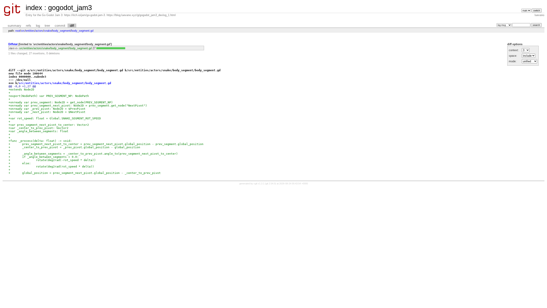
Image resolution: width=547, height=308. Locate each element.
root (17, 30)
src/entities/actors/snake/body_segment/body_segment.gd (55, 48)
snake (47, 30)
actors (39, 30)
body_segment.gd (82, 30)
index (34, 8)
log (38, 25)
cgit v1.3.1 (259, 183)
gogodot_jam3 (70, 8)
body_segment (61, 30)
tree (47, 25)
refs (28, 25)
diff (72, 25)
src (23, 30)
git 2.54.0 (270, 183)
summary (14, 25)
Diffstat (13, 44)
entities (30, 30)
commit (60, 25)
